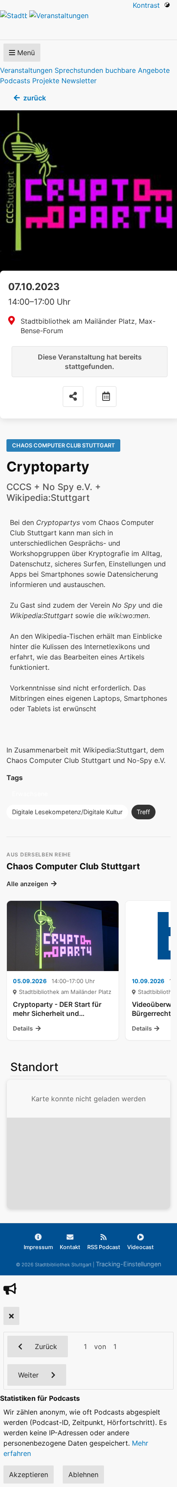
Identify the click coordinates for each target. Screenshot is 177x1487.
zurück (34, 98)
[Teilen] (73, 396)
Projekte (45, 80)
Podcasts (15, 80)
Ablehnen (83, 1474)
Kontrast (148, 5)
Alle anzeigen (27, 884)
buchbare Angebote (137, 70)
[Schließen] (11, 1316)
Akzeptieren (28, 1474)
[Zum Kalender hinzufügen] (106, 396)
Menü (25, 52)
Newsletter (79, 80)
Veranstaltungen (26, 70)
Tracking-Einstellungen (128, 1264)
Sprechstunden (79, 70)
